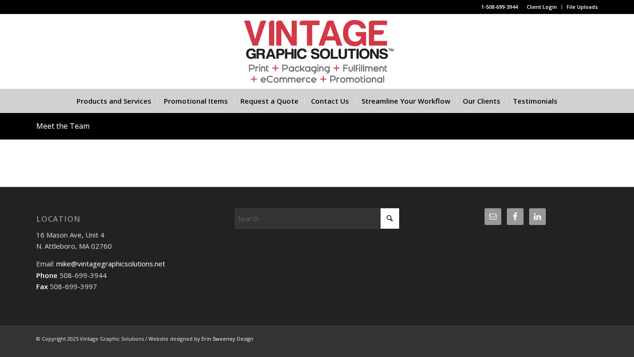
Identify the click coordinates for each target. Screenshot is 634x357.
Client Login (542, 6)
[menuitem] (542, 7)
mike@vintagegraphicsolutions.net (109, 263)
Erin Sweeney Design (227, 338)
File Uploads (582, 6)
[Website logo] (317, 51)
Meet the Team (63, 126)
